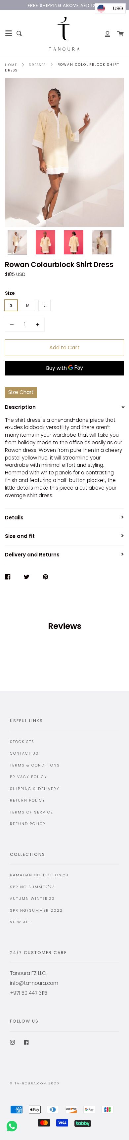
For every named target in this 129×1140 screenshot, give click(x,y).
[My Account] (103, 33)
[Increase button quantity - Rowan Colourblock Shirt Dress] (37, 324)
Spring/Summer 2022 (36, 910)
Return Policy (27, 800)
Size (10, 293)
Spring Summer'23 (32, 887)
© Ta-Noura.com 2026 (34, 1083)
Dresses (37, 65)
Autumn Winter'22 (32, 898)
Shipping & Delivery (35, 788)
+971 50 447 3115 (28, 992)
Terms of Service (31, 812)
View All (20, 922)
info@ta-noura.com (34, 983)
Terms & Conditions (35, 765)
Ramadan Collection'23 (39, 875)
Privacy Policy (28, 776)
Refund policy (28, 823)
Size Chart (21, 392)
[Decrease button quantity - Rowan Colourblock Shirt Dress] (13, 324)
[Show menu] (8, 33)
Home (11, 65)
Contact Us (24, 753)
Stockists (22, 741)
